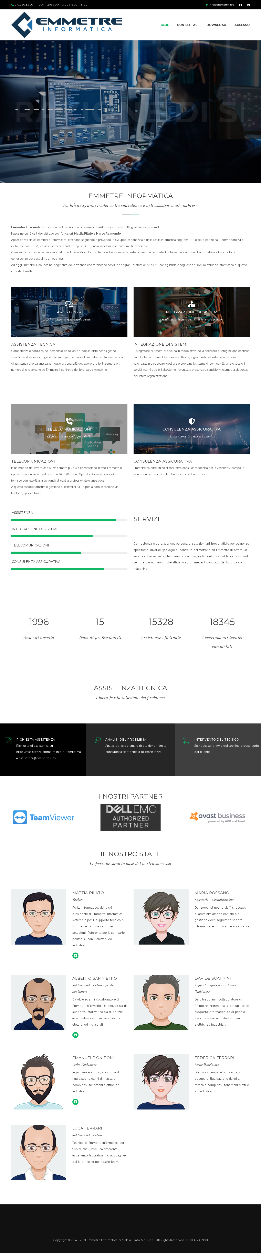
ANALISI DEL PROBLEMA (125, 739)
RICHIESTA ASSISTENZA (35, 739)
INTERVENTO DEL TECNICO (216, 739)
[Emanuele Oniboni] (75, 1102)
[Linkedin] (75, 956)
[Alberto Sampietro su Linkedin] (75, 1035)
